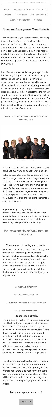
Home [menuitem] (7, 9)
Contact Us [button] (26, 401)
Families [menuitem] (7, 14)
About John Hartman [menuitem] (20, 19)
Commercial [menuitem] (42, 9)
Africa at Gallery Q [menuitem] (39, 14)
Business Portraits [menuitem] (22, 9)
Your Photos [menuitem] (21, 14)
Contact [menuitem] (38, 19)
